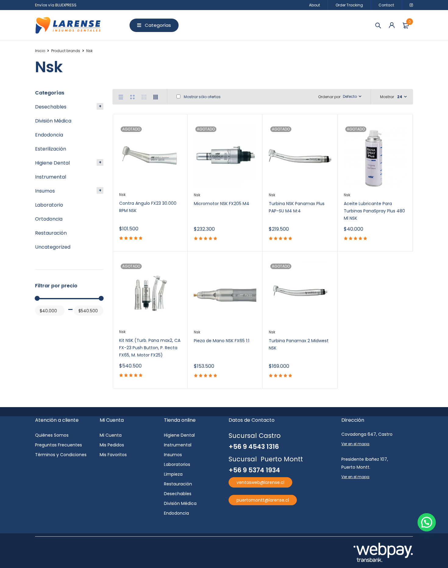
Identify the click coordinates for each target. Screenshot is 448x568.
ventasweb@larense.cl (260, 482)
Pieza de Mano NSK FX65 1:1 (221, 341)
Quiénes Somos (52, 435)
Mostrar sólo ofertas (202, 96)
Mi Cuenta (111, 435)
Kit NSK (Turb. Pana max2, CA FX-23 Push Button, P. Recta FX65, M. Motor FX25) (149, 347)
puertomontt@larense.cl (262, 500)
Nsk (122, 194)
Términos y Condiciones (61, 455)
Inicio (40, 50)
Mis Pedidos (112, 445)
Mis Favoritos (113, 455)
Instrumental (50, 176)
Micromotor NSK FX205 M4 (221, 204)
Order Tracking (349, 5)
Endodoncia (49, 134)
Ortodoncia (48, 218)
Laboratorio (49, 204)
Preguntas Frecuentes (58, 445)
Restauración (51, 232)
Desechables (50, 106)
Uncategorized (52, 246)
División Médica (53, 120)
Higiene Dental (52, 162)
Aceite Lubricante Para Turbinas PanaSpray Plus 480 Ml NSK (374, 211)
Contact (386, 5)
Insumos (45, 190)
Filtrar (42, 322)
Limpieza (173, 474)
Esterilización (50, 148)
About (314, 5)
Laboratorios (177, 464)
